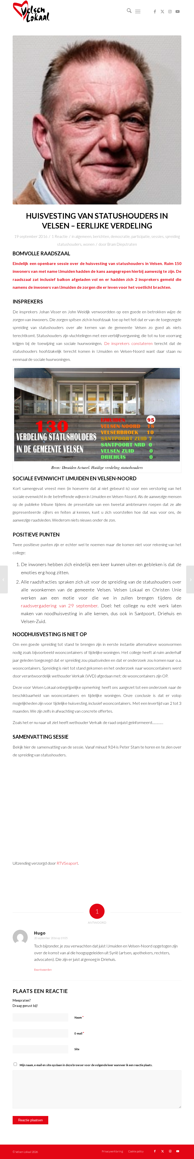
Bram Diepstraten (122, 244)
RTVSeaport (67, 863)
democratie (120, 236)
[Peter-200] (97, 119)
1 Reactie (60, 236)
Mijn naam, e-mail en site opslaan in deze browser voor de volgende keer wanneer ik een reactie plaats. (86, 1065)
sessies (157, 236)
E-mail (79, 1033)
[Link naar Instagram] (170, 11)
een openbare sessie (49, 263)
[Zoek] (127, 11)
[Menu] (137, 11)
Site (77, 1049)
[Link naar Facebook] (155, 11)
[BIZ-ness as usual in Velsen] (190, 579)
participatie (140, 236)
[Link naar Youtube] (177, 11)
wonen (88, 244)
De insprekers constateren (128, 343)
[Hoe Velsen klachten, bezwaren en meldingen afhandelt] (4, 579)
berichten (101, 236)
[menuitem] (127, 11)
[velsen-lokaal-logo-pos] (31, 11)
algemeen (83, 236)
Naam (79, 1017)
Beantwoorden (43, 969)
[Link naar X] (162, 11)
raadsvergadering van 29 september (59, 605)
